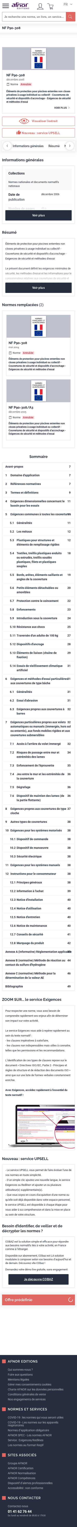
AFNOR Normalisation (22, 1473)
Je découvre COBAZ (38, 1279)
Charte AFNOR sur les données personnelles (35, 1389)
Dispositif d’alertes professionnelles (30, 1483)
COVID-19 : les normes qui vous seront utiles (35, 1417)
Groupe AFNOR (17, 1463)
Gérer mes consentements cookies (29, 1384)
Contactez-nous (18, 1506)
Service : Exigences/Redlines (25, 1440)
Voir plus (60, 107)
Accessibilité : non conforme (25, 1488)
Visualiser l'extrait (44, 121)
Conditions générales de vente (27, 1394)
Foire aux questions (20, 1374)
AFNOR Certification (20, 1468)
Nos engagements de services (27, 1399)
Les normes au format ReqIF (26, 1445)
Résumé (54, 146)
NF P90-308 (18, 343)
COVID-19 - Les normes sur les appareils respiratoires (33, 1424)
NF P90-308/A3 (21, 407)
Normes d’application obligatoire (28, 1430)
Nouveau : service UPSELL (38, 132)
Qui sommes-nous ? (20, 1369)
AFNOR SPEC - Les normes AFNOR (30, 1435)
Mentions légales (18, 1379)
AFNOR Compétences (21, 1478)
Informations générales (28, 146)
